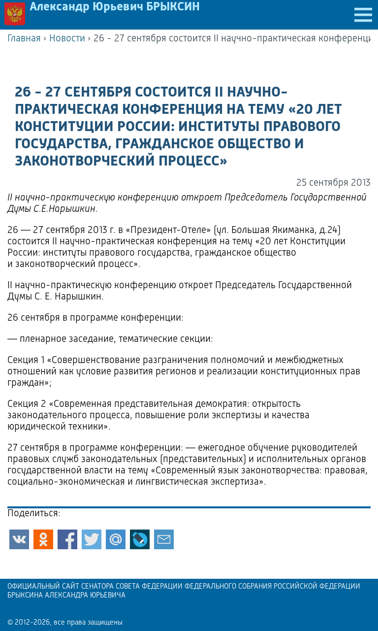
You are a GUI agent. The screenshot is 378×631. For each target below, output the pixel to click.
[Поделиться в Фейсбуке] (67, 539)
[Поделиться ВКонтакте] (19, 539)
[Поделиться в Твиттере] (91, 539)
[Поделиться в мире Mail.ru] (116, 539)
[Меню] (363, 15)
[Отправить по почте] (164, 539)
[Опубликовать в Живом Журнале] (140, 539)
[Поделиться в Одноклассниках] (43, 539)
